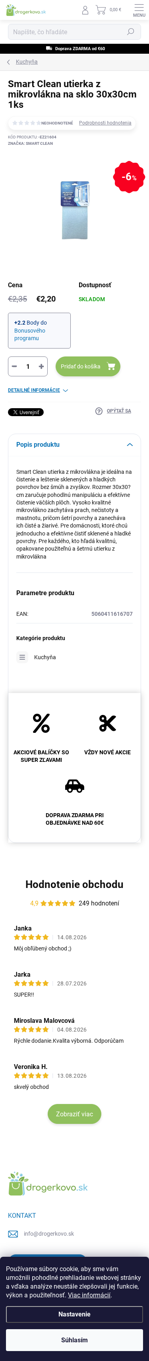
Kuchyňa (45, 657)
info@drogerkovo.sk (49, 1234)
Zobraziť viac (74, 1114)
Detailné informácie (34, 390)
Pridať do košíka (81, 366)
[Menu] (139, 10)
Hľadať (130, 32)
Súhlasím (74, 1340)
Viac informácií (89, 1295)
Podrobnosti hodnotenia (105, 123)
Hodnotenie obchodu (74, 884)
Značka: (30, 143)
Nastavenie (74, 1314)
